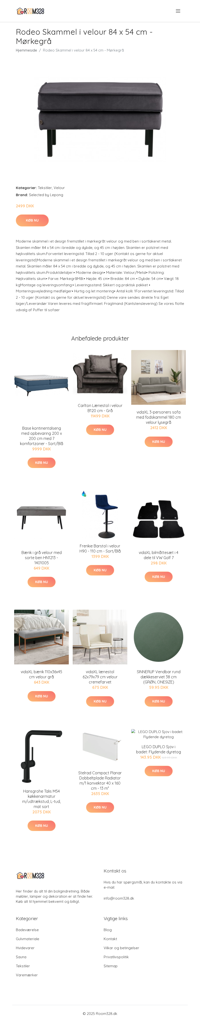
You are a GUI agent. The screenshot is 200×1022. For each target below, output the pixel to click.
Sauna (21, 957)
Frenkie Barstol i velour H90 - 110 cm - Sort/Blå (100, 548)
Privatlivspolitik (116, 957)
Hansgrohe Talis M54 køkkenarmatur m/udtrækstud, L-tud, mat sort (41, 799)
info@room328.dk (119, 898)
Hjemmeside (26, 50)
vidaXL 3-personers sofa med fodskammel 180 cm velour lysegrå (158, 417)
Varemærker (27, 975)
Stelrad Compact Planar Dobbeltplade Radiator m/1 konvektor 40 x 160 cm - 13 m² (100, 780)
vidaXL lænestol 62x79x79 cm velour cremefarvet (100, 676)
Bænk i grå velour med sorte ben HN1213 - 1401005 (41, 557)
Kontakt (110, 939)
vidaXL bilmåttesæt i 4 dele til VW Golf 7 (158, 555)
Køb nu (32, 220)
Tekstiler (45, 187)
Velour (59, 187)
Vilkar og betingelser (121, 948)
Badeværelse (27, 929)
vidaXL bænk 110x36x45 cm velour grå (41, 674)
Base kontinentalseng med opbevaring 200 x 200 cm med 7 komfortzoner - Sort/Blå (41, 436)
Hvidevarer (25, 948)
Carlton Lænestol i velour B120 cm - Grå (100, 408)
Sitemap (111, 966)
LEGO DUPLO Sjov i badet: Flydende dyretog (158, 749)
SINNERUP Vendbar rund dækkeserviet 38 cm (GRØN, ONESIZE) (158, 676)
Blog (108, 929)
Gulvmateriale (27, 939)
